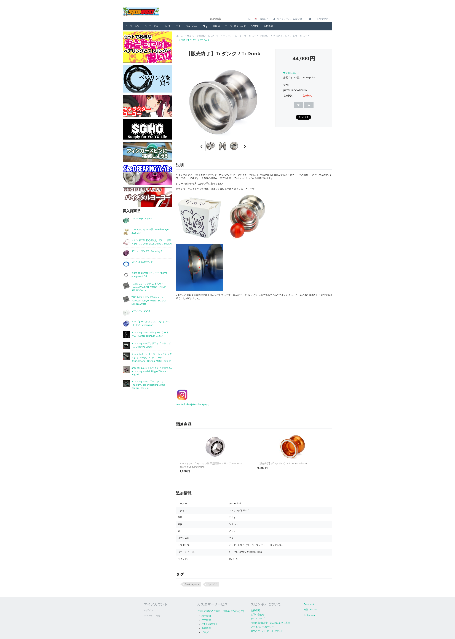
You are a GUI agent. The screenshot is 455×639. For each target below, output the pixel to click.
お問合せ (268, 26)
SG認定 (255, 26)
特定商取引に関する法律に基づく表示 (270, 622)
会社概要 (255, 610)
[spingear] (141, 11)
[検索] (249, 19)
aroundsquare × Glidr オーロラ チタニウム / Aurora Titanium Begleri (151, 334)
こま (178, 26)
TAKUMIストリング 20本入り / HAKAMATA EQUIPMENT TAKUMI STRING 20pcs (149, 300)
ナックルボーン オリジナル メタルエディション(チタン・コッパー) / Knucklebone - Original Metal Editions (152, 357)
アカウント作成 (152, 615)
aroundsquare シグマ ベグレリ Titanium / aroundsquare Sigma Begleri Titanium (148, 385)
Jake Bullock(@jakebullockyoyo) (192, 404)
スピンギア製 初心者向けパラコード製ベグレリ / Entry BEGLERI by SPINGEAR (152, 242)
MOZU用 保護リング (142, 262)
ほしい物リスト (210, 624)
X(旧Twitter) (310, 609)
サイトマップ (257, 618)
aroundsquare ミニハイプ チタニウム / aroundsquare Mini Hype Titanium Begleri (152, 371)
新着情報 (206, 628)
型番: (285, 84)
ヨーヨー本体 (132, 26)
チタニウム (212, 584)
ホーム (179, 36)
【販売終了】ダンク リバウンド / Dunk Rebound (282, 463)
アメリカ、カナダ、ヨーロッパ (239, 36)
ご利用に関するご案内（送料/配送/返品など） (221, 611)
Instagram (309, 615)
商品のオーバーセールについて (267, 630)
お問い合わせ (257, 614)
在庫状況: (288, 95)
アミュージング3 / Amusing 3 (147, 251)
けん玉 (167, 26)
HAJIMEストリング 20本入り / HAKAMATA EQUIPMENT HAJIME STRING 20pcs (149, 287)
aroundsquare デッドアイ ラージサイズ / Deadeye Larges (151, 345)
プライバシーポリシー (262, 626)
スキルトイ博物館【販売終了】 (203, 36)
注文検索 (206, 620)
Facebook (309, 604)
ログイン (148, 610)
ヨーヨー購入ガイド (235, 26)
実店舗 (216, 26)
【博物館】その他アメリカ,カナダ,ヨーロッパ (282, 36)
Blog (205, 26)
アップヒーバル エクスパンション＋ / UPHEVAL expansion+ (151, 323)
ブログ (205, 632)
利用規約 (206, 615)
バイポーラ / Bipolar (142, 218)
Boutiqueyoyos (192, 584)
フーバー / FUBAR (141, 310)
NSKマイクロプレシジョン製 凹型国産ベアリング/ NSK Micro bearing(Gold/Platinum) (211, 465)
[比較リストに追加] (309, 105)
